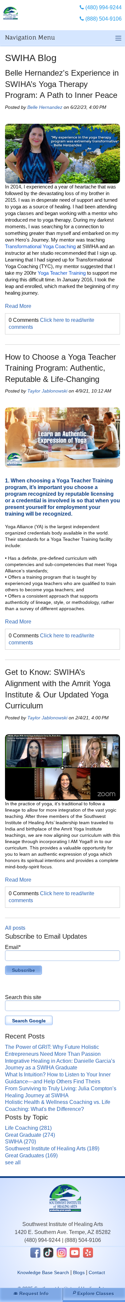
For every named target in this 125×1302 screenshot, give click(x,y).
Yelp (88, 1253)
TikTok (48, 1253)
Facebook (35, 1253)
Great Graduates (31, 1155)
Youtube (75, 1253)
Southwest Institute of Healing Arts (52, 1148)
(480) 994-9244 (42, 1240)
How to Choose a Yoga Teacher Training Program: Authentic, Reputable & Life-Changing (60, 368)
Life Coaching (28, 1128)
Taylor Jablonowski (47, 391)
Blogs (79, 1272)
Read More (18, 306)
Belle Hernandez (44, 107)
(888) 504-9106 (83, 1240)
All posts (15, 928)
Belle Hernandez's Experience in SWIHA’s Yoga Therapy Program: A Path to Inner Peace (62, 84)
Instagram (62, 1253)
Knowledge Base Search (43, 1272)
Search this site (23, 997)
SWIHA (20, 1141)
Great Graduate (30, 1135)
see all (13, 1162)
